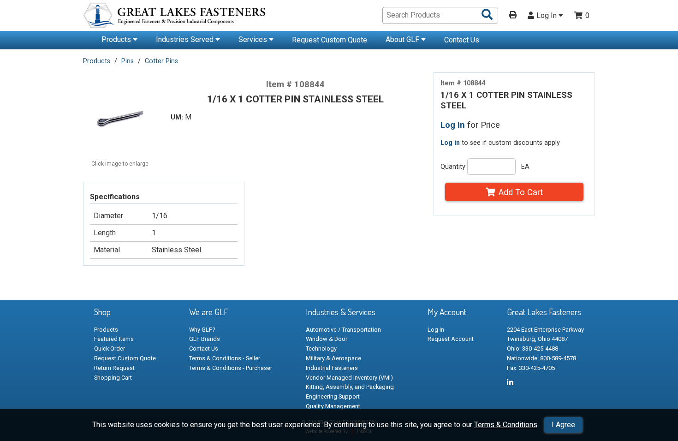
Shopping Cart (113, 377)
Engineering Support (333, 396)
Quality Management (333, 406)
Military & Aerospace (333, 358)
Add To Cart (521, 192)
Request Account (451, 338)
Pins (127, 61)
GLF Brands (204, 338)
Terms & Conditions (505, 424)
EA (525, 166)
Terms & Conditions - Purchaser (230, 367)
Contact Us (461, 40)
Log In (547, 16)
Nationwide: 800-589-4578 (541, 358)
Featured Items (114, 338)
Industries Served (185, 39)
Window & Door (326, 338)
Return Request (114, 367)
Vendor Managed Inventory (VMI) (349, 377)
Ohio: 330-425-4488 (532, 348)
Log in (450, 142)
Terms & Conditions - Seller (224, 358)
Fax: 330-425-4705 (531, 367)
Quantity (452, 166)
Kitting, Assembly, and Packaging (350, 386)
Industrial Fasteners (332, 367)
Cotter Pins (161, 61)
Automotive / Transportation (343, 329)
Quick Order (109, 348)
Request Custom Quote (329, 40)
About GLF (403, 39)
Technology (321, 348)
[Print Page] (513, 15)
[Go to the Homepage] (175, 16)
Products (117, 39)
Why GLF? (202, 329)
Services (253, 39)
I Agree (563, 424)
